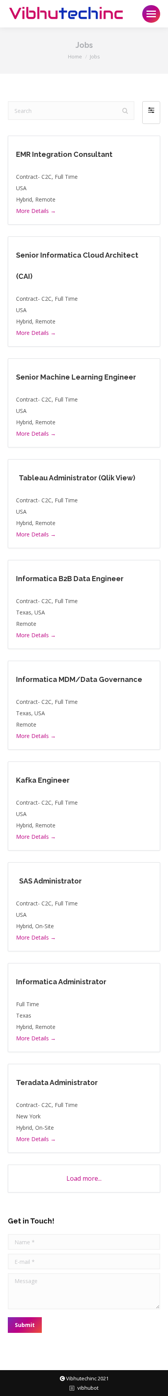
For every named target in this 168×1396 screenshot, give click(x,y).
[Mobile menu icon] (151, 14)
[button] (151, 112)
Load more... (84, 1178)
